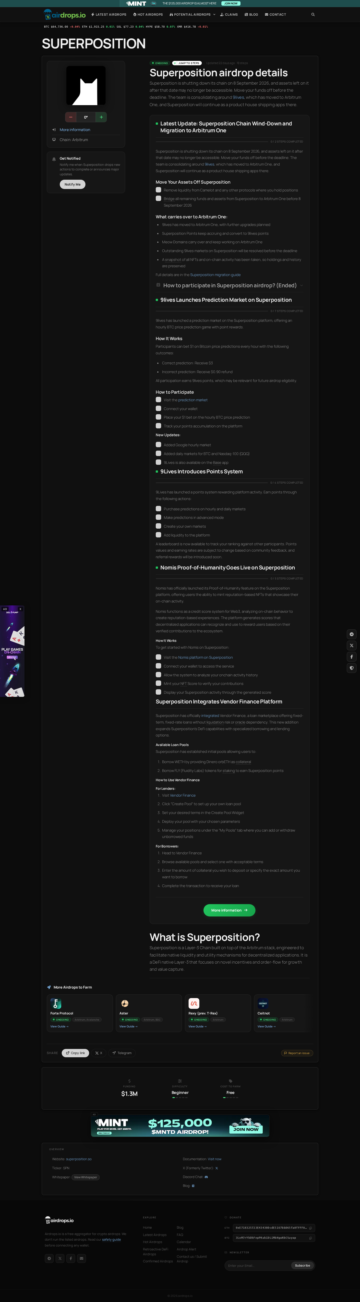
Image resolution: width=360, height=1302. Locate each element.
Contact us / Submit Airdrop (192, 1259)
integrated (210, 715)
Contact (277, 14)
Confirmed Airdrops (158, 1261)
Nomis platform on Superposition (205, 657)
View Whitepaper (85, 1177)
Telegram (125, 1053)
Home (65, 14)
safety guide (111, 1239)
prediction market (193, 399)
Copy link (78, 1053)
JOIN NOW (231, 3)
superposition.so (79, 1159)
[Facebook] (70, 1258)
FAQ (180, 1235)
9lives (238, 97)
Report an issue (299, 1053)
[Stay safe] (352, 668)
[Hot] (101, 117)
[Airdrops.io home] (59, 1220)
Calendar (184, 1242)
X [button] (21, 609)
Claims (231, 14)
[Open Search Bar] (313, 14)
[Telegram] (49, 1258)
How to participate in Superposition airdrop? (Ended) (230, 285)
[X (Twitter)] (60, 1258)
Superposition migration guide (215, 274)
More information (75, 129)
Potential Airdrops (192, 14)
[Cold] (70, 117)
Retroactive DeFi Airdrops (155, 1251)
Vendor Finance (183, 795)
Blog (253, 14)
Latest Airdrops (110, 14)
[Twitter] (352, 645)
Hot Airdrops (150, 14)
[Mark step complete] (158, 189)
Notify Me (73, 184)
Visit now (214, 1159)
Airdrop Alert (186, 1249)
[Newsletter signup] (81, 1258)
